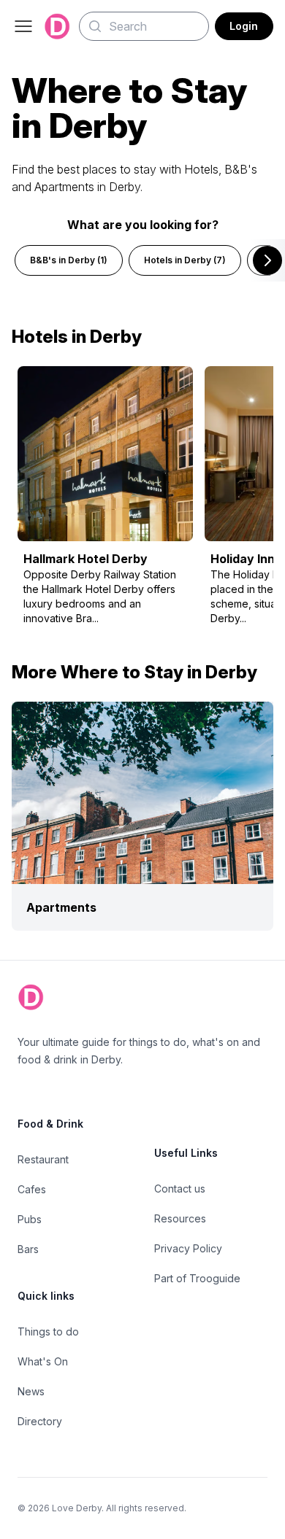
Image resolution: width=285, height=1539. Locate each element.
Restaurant (43, 1159)
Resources (180, 1218)
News (31, 1391)
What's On (43, 1361)
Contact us (179, 1188)
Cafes (32, 1189)
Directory (40, 1421)
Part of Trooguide (197, 1278)
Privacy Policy (188, 1248)
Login (243, 26)
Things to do (48, 1331)
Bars (28, 1249)
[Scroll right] (267, 260)
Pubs (30, 1219)
